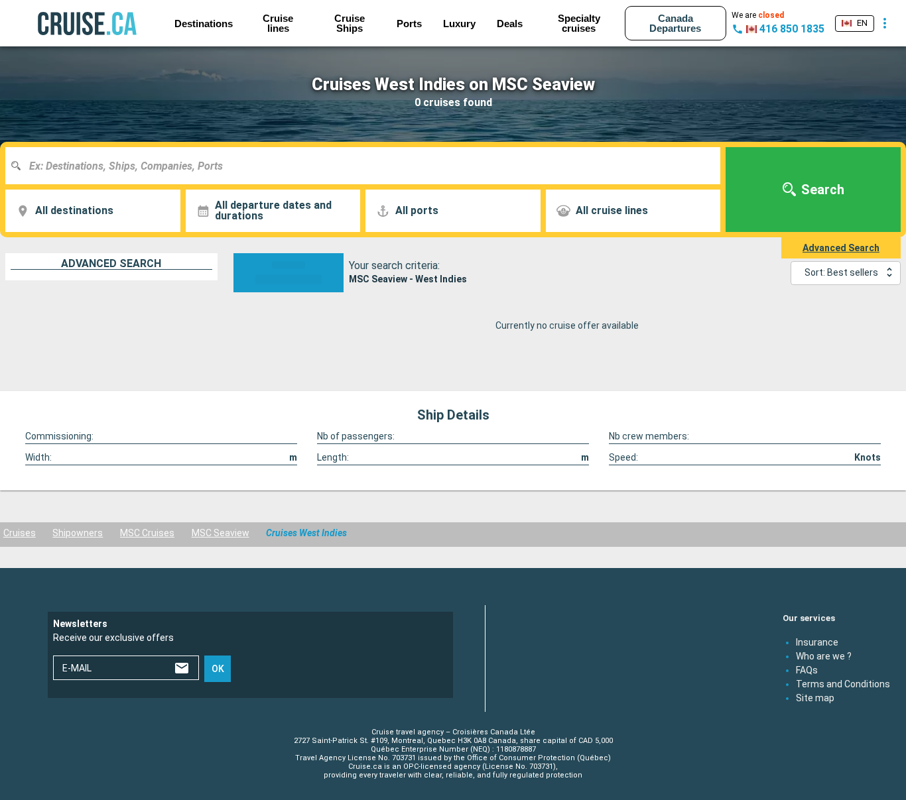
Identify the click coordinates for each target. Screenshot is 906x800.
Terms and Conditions (843, 683)
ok (218, 668)
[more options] (884, 23)
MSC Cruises (147, 533)
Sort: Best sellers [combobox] (841, 272)
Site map (815, 697)
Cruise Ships (349, 23)
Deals (510, 23)
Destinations (203, 23)
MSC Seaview (220, 533)
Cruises (19, 533)
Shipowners (77, 533)
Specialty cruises (579, 23)
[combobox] (368, 165)
